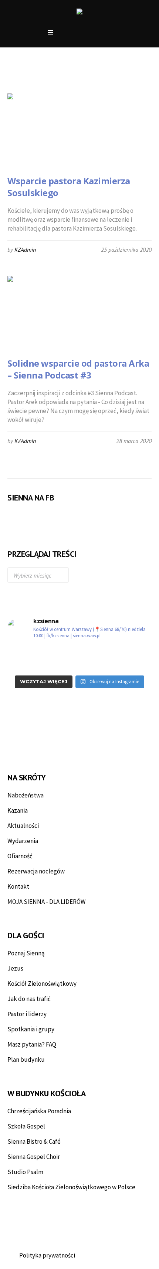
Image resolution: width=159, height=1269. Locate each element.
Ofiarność (20, 856)
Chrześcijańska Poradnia (39, 1111)
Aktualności (23, 826)
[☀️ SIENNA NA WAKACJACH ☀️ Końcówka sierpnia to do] (42, 664)
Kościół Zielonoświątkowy (42, 983)
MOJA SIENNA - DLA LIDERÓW (46, 902)
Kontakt (18, 886)
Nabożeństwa (25, 795)
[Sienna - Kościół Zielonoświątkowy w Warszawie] (79, 12)
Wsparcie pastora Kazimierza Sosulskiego (68, 187)
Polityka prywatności (47, 1255)
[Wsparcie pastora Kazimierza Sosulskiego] (44, 130)
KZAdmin (25, 249)
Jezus (15, 968)
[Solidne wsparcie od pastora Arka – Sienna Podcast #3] (44, 313)
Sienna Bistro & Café (34, 1141)
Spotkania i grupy (30, 1029)
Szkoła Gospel (26, 1126)
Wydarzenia (22, 841)
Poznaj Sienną (26, 953)
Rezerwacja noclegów (36, 871)
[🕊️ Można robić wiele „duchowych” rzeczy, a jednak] (116, 664)
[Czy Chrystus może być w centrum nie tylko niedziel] (116, 652)
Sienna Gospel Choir (33, 1157)
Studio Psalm (25, 1172)
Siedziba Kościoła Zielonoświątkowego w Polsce (71, 1187)
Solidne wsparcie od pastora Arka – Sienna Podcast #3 (78, 369)
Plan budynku (26, 1059)
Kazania (17, 810)
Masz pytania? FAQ (31, 1044)
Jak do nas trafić (29, 999)
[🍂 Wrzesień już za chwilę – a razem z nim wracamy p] (42, 652)
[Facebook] (64, 33)
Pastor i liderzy (27, 1014)
